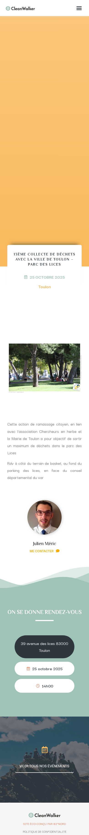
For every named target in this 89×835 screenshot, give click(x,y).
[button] (79, 8)
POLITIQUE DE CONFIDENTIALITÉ (44, 831)
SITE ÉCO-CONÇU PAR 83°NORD (44, 823)
